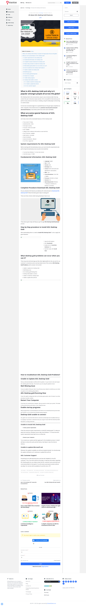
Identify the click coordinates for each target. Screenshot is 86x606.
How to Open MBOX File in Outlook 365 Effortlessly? (30, 506)
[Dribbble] (68, 582)
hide (32, 51)
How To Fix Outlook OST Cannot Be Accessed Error (28, 483)
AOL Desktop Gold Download (39, 470)
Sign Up (75, 2)
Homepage (28, 591)
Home (9, 9)
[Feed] (63, 584)
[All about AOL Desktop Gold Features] (40, 33)
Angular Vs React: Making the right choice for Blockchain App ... (50, 506)
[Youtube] (71, 582)
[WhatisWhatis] (12, 2)
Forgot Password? (57, 560)
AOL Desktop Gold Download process (51, 470)
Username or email (24, 550)
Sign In (67, 2)
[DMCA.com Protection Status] (48, 586)
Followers (10, 17)
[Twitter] (66, 582)
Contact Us (28, 586)
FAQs (9, 20)
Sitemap (46, 592)
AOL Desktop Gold (30, 470)
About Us (29, 2)
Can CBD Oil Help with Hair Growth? (52, 482)
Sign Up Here (45, 566)
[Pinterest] (76, 582)
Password (23, 555)
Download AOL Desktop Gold (34, 472)
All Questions (11, 11)
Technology (41, 12)
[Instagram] (73, 582)
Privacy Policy (29, 594)
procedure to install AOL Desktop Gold (46, 472)
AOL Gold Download (24, 472)
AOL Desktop (23, 470)
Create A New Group (71, 33)
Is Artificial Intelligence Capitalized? (27, 524)
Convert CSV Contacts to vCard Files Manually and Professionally (71, 71)
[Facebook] (63, 582)
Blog (23, 2)
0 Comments (70, 44)
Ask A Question (71, 21)
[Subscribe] (59, 581)
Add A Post (71, 27)
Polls (9, 14)
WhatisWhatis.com (51, 603)
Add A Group (11, 22)
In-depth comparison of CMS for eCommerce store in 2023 (50, 524)
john (40, 17)
